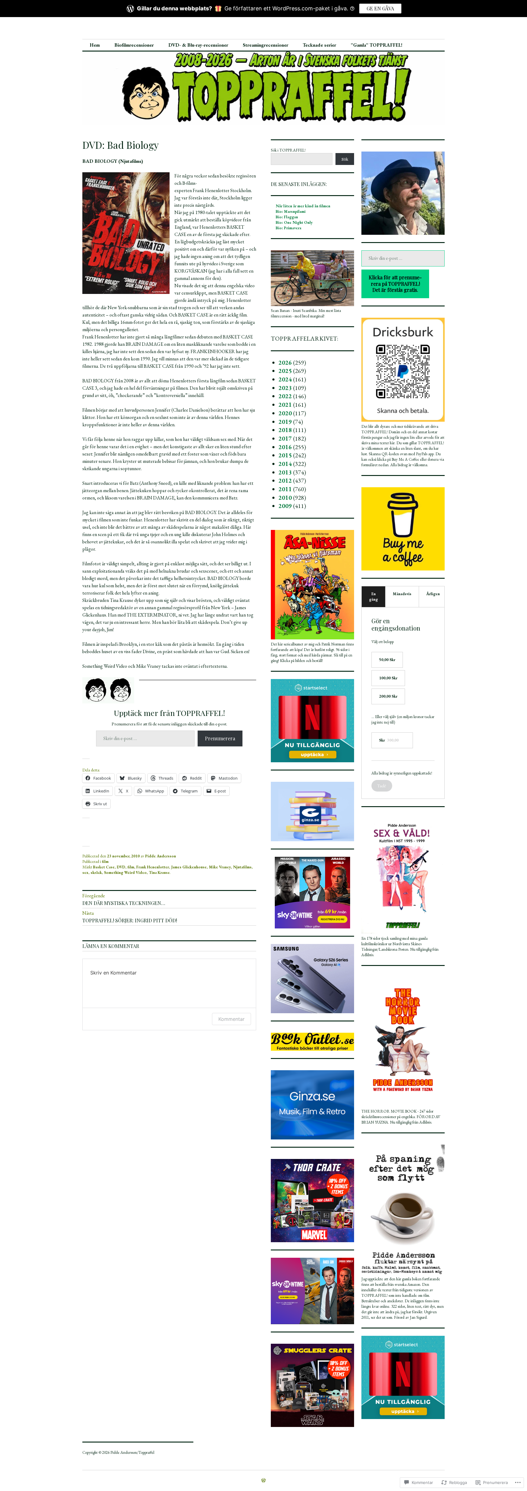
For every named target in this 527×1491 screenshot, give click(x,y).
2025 (285, 371)
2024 (285, 379)
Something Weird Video (125, 872)
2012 (285, 480)
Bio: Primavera (288, 228)
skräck (96, 872)
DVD (121, 867)
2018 (285, 430)
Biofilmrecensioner (134, 45)
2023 (285, 388)
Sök (345, 159)
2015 (285, 455)
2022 (285, 396)
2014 (285, 464)
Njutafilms (242, 867)
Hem (95, 45)
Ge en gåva (380, 8)
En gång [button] (373, 596)
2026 (285, 362)
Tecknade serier (319, 45)
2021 (285, 405)
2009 (285, 506)
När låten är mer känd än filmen (303, 206)
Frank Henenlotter (152, 867)
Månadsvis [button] (402, 593)
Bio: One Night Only (294, 222)
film (105, 861)
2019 (285, 422)
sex (85, 872)
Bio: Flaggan (287, 217)
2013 (285, 472)
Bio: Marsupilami (291, 211)
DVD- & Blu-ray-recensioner (198, 45)
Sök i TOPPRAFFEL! (288, 150)
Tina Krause (159, 872)
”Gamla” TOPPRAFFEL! (376, 45)
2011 (285, 489)
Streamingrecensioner (265, 45)
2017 (285, 438)
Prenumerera (220, 738)
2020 (285, 413)
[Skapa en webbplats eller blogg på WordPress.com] (263, 1480)
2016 (285, 447)
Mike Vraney (220, 867)
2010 (285, 498)
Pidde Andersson (160, 856)
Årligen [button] (433, 593)
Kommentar (231, 1019)
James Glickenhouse (189, 867)
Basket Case (104, 867)
